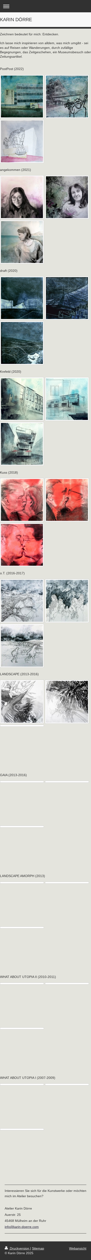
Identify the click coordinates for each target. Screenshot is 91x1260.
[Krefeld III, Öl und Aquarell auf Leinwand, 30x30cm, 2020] (22, 444)
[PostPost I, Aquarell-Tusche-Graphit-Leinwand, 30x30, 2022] (22, 96)
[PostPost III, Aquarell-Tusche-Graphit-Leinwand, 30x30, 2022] (67, 96)
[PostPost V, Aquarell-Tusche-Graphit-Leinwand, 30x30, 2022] (22, 141)
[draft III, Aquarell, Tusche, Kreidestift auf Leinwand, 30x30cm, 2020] (22, 343)
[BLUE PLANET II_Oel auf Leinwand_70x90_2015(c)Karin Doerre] (22, 827)
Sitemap (38, 1248)
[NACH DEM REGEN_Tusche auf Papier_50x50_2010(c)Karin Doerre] (22, 1028)
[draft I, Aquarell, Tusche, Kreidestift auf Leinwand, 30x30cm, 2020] (22, 298)
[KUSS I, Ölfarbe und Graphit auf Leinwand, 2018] (22, 500)
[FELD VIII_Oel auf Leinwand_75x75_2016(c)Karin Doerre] (22, 782)
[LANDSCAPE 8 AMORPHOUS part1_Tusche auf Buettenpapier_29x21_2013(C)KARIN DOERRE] (22, 883)
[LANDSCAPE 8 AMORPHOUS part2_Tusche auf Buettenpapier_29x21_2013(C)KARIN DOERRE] (67, 883)
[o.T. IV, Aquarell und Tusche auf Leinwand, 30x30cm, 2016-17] (22, 646)
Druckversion (19, 1248)
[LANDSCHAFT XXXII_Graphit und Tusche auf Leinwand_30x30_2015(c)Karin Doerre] (67, 702)
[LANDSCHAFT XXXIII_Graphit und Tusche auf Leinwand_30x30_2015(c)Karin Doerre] (22, 726)
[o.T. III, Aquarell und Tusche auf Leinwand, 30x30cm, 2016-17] (67, 601)
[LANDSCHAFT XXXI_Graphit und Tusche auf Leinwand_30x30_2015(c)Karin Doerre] (22, 702)
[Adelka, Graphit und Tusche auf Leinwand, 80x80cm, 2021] (22, 197)
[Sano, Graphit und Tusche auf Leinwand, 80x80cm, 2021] (22, 242)
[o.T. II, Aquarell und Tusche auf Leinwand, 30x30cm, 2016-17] (22, 601)
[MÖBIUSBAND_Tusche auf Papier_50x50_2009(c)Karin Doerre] (67, 1084)
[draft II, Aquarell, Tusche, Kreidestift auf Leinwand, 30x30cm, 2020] (67, 298)
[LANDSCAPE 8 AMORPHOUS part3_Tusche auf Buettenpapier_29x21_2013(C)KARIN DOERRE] (22, 927)
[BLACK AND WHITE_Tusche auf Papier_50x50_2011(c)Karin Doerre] (22, 983)
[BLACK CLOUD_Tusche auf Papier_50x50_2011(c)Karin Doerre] (67, 983)
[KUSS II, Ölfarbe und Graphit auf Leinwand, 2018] (67, 500)
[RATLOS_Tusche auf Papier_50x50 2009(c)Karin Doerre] (22, 1129)
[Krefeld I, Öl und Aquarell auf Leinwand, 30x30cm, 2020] (22, 399)
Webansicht (77, 1248)
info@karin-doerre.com (22, 1227)
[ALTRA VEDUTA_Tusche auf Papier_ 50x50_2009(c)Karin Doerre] (22, 1084)
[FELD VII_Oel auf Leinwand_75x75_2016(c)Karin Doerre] (67, 782)
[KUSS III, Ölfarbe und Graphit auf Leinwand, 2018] (22, 545)
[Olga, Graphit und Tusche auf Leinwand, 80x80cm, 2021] (67, 197)
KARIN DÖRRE (16, 19)
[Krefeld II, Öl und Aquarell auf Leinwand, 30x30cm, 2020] (67, 399)
